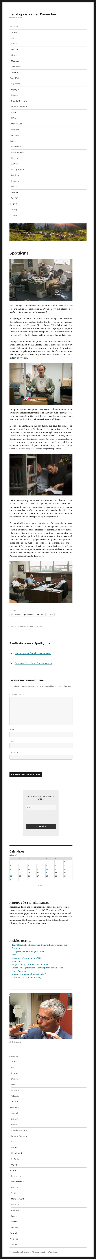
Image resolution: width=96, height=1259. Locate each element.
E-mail (12, 741)
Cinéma (14, 44)
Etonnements (17, 152)
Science (14, 192)
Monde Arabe (17, 124)
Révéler (39, 627)
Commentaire (16, 695)
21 (47, 873)
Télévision (15, 67)
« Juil (40, 885)
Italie (13, 112)
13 (37, 869)
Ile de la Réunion (19, 107)
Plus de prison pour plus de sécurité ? (29, 974)
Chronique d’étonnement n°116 (26, 958)
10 (11, 869)
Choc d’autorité (19, 971)
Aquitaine (15, 84)
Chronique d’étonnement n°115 (26, 977)
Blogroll (13, 204)
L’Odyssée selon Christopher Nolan (28, 951)
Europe (14, 95)
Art (12, 38)
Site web (13, 752)
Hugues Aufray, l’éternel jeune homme (30, 964)
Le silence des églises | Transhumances (33, 663)
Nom (11, 730)
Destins (14, 49)
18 (20, 873)
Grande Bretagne (19, 101)
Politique (15, 175)
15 (56, 869)
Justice (14, 164)
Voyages (15, 135)
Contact (13, 215)
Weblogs (13, 209)
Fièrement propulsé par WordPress (45, 1252)
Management (17, 169)
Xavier (11, 627)
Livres (14, 55)
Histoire (14, 158)
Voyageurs (17, 961)
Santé (14, 187)
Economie (16, 147)
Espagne (15, 89)
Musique (15, 61)
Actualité (13, 27)
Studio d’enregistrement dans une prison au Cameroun (37, 968)
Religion (15, 181)
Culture (13, 32)
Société (13, 141)
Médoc (14, 118)
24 (11, 876)
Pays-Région (15, 78)
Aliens (15, 955)
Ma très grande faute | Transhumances (33, 653)
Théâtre (14, 72)
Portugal (15, 129)
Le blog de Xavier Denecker (33, 14)
